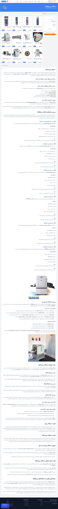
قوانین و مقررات (26, 502)
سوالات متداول (26, 505)
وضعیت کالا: (54, 24)
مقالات (21, 1)
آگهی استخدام (31, 1)
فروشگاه (39, 1)
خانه (42, 1)
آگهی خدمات (25, 1)
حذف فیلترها (50, 29)
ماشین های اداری (50, 13)
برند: (55, 17)
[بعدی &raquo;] (36, 66)
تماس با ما (16, 1)
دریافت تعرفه (50, 34)
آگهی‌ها (35, 1)
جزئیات (35, 30)
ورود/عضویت (3, 1)
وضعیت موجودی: (53, 21)
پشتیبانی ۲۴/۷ (26, 503)
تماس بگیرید (40, 30)
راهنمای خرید (26, 501)
